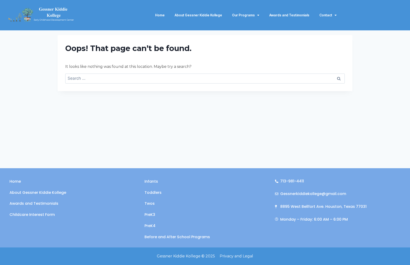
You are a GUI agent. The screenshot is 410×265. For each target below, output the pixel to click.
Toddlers (153, 192)
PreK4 (149, 225)
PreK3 (149, 214)
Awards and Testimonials (289, 15)
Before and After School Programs (177, 237)
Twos (149, 203)
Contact (325, 15)
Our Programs (243, 15)
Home (160, 15)
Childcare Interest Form (32, 214)
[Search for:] (205, 78)
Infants (151, 181)
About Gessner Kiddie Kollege (198, 15)
